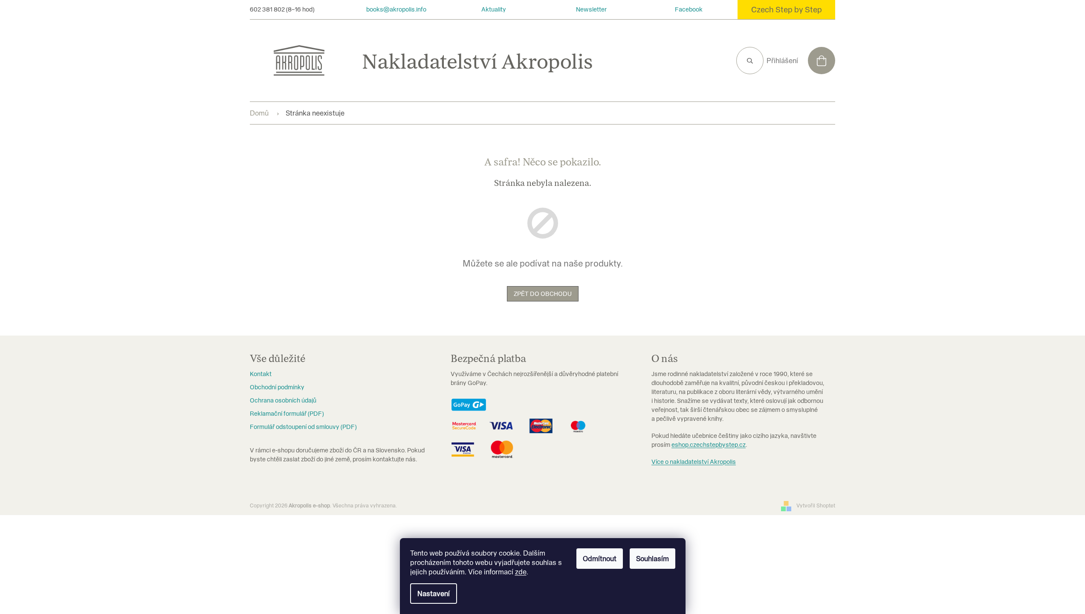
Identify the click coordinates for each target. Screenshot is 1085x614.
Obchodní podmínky (277, 387)
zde (521, 572)
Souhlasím (652, 558)
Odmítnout (599, 558)
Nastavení (433, 593)
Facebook (689, 9)
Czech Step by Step (786, 9)
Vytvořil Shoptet (815, 505)
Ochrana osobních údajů (283, 400)
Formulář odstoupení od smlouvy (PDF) (303, 427)
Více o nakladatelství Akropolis (693, 462)
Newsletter (591, 9)
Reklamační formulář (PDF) (287, 413)
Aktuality (493, 9)
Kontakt (261, 374)
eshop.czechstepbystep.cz (708, 445)
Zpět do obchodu (543, 294)
